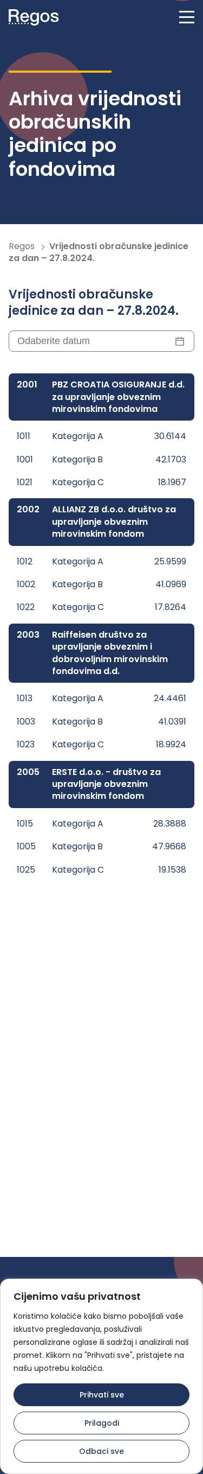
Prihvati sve (102, 1394)
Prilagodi (101, 1423)
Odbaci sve (101, 1451)
